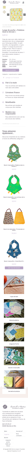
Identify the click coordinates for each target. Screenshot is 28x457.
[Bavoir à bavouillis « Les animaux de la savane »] (14, 174)
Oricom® (19, 451)
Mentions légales (15, 449)
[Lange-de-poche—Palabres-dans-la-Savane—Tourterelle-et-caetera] (16, 14)
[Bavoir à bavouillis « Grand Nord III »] (14, 238)
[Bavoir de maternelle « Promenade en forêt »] (14, 206)
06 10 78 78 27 (6, 424)
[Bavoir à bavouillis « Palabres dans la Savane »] (14, 142)
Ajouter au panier (10, 70)
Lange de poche (13, 74)
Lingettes (19, 74)
